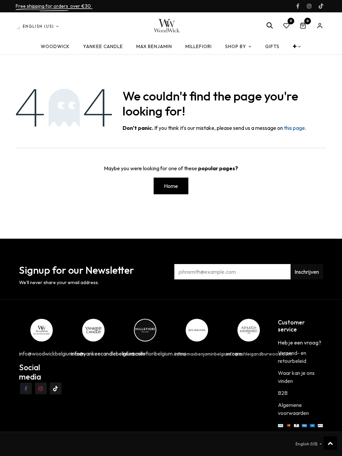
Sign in (319, 25)
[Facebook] (297, 6)
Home (171, 186)
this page (294, 128)
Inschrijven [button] (307, 271)
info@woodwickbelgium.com (51, 353)
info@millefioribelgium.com (153, 353)
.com (208, 353)
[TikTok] (321, 6)
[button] (269, 25)
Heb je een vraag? (299, 342)
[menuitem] (55, 46)
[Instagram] (309, 6)
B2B (283, 393)
